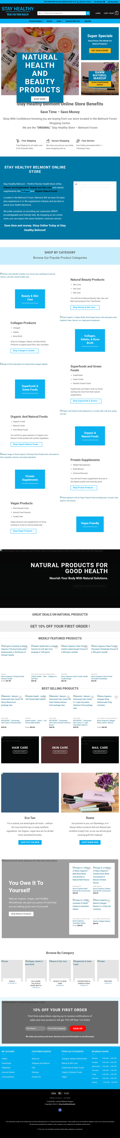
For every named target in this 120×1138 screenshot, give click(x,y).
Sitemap (35, 1072)
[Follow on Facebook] (60, 1110)
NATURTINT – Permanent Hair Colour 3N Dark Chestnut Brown (60, 723)
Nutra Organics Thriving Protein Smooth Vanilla (12, 677)
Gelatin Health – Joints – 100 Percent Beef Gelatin (35, 722)
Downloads (6, 1063)
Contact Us (36, 1077)
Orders (4, 1059)
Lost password (8, 1077)
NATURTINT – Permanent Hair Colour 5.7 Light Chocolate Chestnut (82, 723)
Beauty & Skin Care (73, 21)
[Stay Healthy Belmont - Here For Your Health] (18, 11)
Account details (8, 1072)
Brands (49, 21)
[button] (113, 1)
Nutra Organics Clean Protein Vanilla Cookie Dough (74, 677)
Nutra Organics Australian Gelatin (79, 922)
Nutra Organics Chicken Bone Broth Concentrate (102, 890)
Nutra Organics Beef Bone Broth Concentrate (81, 890)
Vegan (64, 1077)
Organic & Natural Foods (72, 1072)
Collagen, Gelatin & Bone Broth (74, 1059)
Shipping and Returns (41, 1063)
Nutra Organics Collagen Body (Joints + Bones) (106, 722)
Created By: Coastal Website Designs (60, 1102)
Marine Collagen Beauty (101, 921)
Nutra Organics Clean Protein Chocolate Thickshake (101, 677)
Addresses (6, 1068)
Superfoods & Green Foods (73, 1068)
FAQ (33, 1068)
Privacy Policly (56, 1098)
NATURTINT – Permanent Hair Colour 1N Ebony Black (11, 722)
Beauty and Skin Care (41, 187)
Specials (88, 21)
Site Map (67, 1098)
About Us (35, 1059)
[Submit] (88, 13)
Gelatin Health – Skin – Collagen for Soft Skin (44, 677)
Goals (59, 21)
